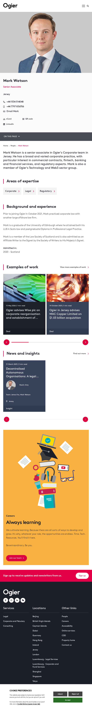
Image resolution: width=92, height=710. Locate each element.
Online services (68, 631)
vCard (9, 119)
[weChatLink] (22, 600)
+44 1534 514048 (15, 102)
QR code (29, 119)
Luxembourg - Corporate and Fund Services (46, 665)
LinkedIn (10, 124)
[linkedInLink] (17, 600)
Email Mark (13, 111)
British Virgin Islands (41, 621)
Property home (68, 640)
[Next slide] (85, 342)
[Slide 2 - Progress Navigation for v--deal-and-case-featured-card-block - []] (37, 342)
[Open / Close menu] (83, 6)
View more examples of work (73, 267)
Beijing (36, 617)
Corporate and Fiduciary (14, 621)
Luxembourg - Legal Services (45, 659)
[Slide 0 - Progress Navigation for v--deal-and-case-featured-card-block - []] (20, 342)
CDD (64, 636)
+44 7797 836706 (15, 106)
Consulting (8, 626)
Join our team (15, 558)
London (36, 655)
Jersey (35, 650)
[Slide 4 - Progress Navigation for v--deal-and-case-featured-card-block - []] (54, 342)
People (13, 146)
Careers (65, 621)
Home (5, 146)
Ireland (36, 645)
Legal (5, 617)
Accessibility (67, 626)
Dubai (35, 631)
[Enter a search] (88, 6)
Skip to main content (15, 2)
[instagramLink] (11, 600)
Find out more (79, 354)
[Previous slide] (6, 342)
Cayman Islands (40, 626)
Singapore (37, 677)
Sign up (82, 576)
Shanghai (37, 672)
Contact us (67, 645)
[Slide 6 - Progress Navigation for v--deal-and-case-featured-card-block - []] (72, 342)
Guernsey (37, 636)
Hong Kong (37, 640)
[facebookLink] (5, 600)
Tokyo (35, 681)
